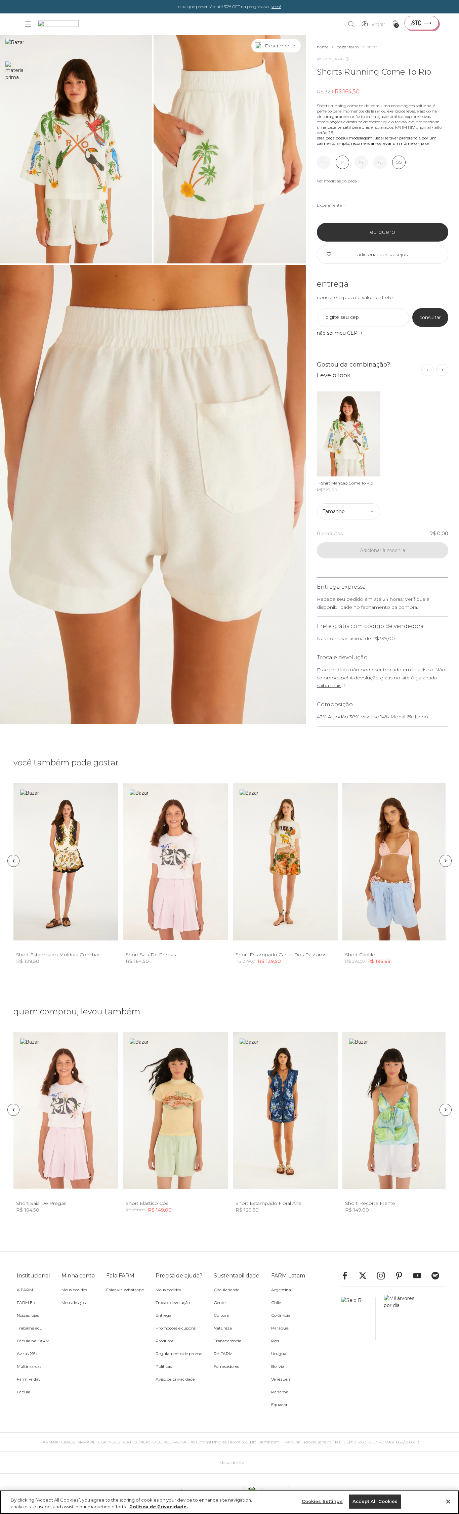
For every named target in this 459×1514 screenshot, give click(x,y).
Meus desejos (73, 1302)
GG (399, 162)
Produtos (164, 1340)
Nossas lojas (28, 1315)
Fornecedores (226, 1366)
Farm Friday (29, 1379)
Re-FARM (223, 1353)
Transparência (227, 1340)
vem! (276, 6)
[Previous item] (427, 370)
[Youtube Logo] (420, 1275)
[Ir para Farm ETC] (421, 23)
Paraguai (280, 1328)
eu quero (382, 232)
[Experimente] (294, 45)
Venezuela (281, 1379)
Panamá (279, 1391)
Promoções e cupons (176, 1328)
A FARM (25, 1289)
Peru (276, 1340)
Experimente (329, 205)
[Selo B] (358, 1318)
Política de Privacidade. (158, 1506)
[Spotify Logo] (438, 1275)
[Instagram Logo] (384, 1275)
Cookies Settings (322, 1501)
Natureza (223, 1328)
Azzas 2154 (27, 1353)
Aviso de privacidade (175, 1379)
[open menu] (28, 24)
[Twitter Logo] (366, 1275)
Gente (219, 1302)
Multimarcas (29, 1366)
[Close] (448, 1501)
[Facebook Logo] (348, 1275)
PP (324, 162)
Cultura (221, 1315)
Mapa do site (231, 1462)
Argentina (281, 1289)
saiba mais (329, 685)
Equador (279, 1404)
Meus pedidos (74, 1289)
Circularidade (226, 1289)
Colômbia (280, 1315)
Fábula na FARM (33, 1340)
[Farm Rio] (61, 24)
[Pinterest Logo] (402, 1275)
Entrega (163, 1315)
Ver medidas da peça (337, 180)
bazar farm (348, 46)
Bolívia (277, 1366)
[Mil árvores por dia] (397, 1318)
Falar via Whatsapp (125, 1289)
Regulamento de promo (179, 1353)
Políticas (164, 1366)
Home (322, 46)
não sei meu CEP (337, 333)
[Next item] (442, 370)
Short (372, 46)
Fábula (23, 1391)
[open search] (353, 24)
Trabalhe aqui (30, 1328)
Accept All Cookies (375, 1501)
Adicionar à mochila (382, 550)
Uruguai (279, 1353)
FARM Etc (26, 1302)
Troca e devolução (173, 1302)
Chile (276, 1302)
